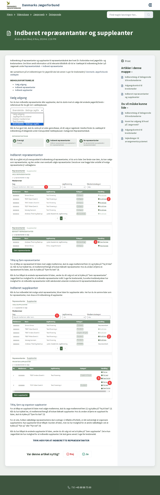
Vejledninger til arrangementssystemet (136, 140)
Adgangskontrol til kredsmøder (133, 87)
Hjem (10, 14)
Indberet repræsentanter (25, 87)
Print (128, 61)
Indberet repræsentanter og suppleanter (137, 95)
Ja (87, 454)
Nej (72, 454)
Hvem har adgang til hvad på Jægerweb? (136, 123)
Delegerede (55, 14)
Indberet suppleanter (23, 90)
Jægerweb (39, 14)
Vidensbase (23, 14)
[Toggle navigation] (150, 5)
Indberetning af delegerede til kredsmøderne (138, 79)
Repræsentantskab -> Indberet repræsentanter (44, 66)
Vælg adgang (20, 84)
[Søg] (148, 14)
